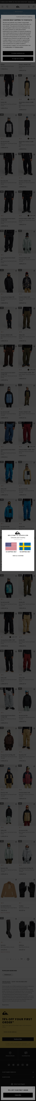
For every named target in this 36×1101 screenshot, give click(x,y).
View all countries (18, 555)
